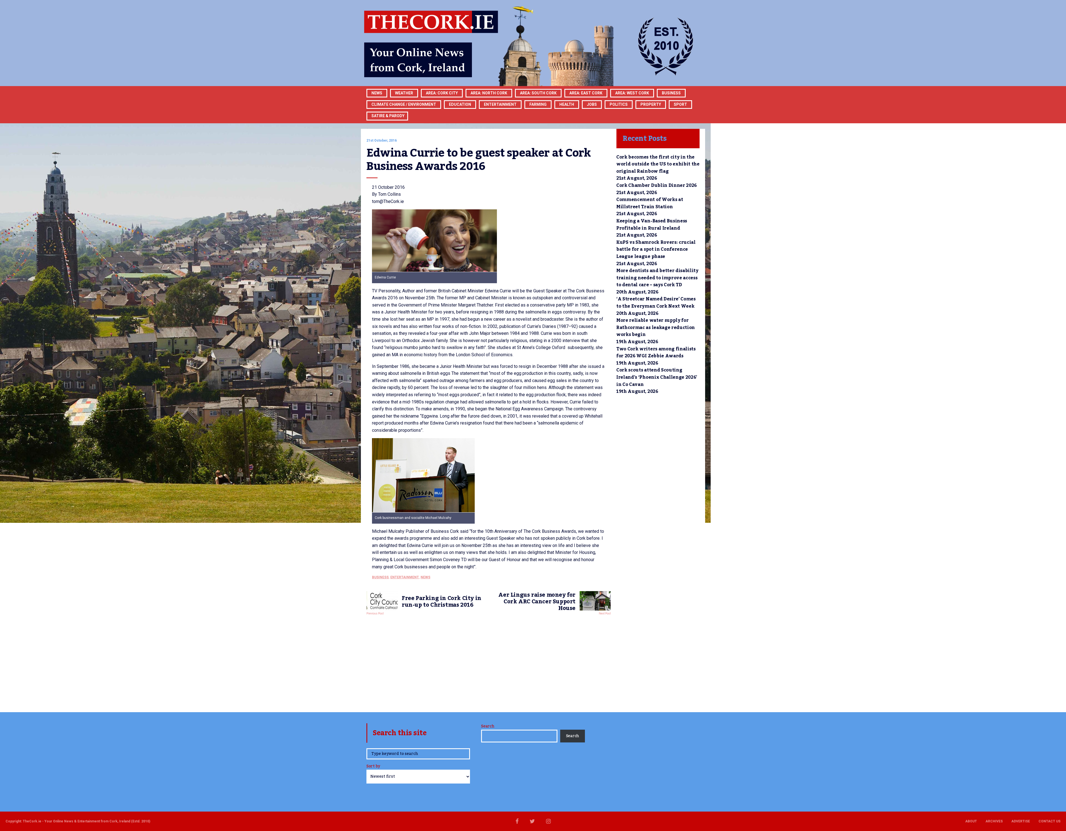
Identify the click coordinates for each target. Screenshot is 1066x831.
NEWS (425, 577)
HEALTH (566, 104)
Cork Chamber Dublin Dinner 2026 (656, 185)
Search (487, 726)
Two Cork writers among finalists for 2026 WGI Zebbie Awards (656, 353)
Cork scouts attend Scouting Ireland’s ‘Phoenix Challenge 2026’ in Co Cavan (656, 377)
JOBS (592, 104)
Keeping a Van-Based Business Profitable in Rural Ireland (651, 225)
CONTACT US (1049, 821)
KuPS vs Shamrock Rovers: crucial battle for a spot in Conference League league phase (656, 249)
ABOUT (971, 821)
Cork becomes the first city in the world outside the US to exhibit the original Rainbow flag (658, 164)
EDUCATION (460, 104)
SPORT (680, 104)
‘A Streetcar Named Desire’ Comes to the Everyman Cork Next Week (656, 303)
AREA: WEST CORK (632, 93)
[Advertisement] (488, 662)
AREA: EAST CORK (585, 93)
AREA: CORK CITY (442, 93)
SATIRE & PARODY (387, 116)
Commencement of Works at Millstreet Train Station (649, 203)
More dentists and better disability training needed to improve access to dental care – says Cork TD (657, 277)
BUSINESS (671, 93)
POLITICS (619, 104)
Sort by (373, 766)
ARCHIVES (994, 821)
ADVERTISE (1020, 821)
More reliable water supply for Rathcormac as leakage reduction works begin (655, 327)
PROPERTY (650, 104)
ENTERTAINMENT (500, 104)
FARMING (538, 104)
